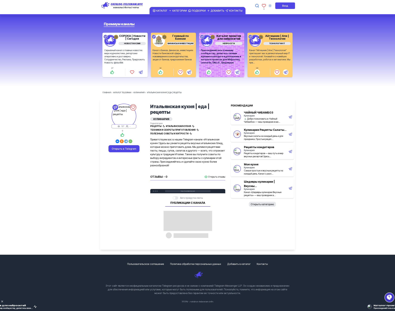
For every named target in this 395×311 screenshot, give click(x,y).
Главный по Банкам (180, 37)
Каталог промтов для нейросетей (228, 37)
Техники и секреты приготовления (172, 130)
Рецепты (156, 126)
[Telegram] (126, 141)
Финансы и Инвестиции (180, 43)
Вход (285, 5)
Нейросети (229, 43)
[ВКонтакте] (117, 141)
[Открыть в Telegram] (140, 72)
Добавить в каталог (239, 263)
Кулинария (249, 115)
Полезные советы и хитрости (169, 133)
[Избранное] (264, 6)
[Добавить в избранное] (132, 72)
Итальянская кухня (178, 126)
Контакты (262, 263)
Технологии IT (277, 43)
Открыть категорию (262, 204)
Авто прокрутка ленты (191, 198)
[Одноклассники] (122, 141)
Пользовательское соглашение (145, 263)
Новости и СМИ (132, 43)
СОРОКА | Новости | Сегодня (132, 37)
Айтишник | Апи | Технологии (277, 37)
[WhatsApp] (130, 141)
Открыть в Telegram (124, 148)
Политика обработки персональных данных (195, 263)
